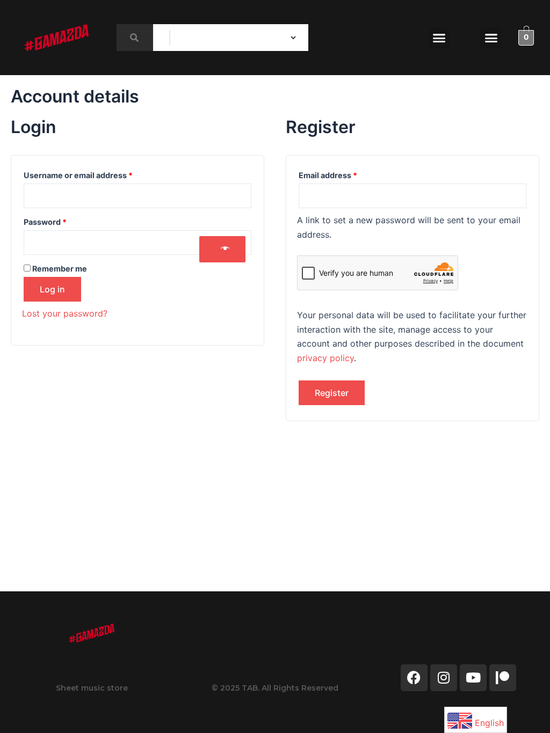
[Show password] (222, 249)
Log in (52, 289)
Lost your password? (64, 313)
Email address (345, 174)
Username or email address (95, 174)
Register (332, 392)
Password (62, 220)
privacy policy (325, 358)
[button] (439, 37)
